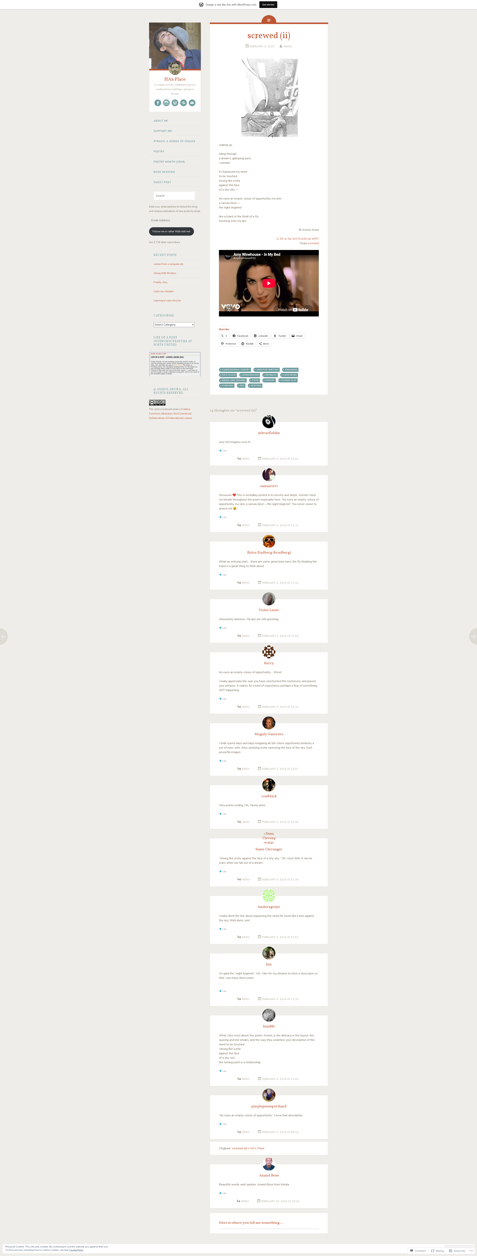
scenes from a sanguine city (169, 264)
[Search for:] (172, 196)
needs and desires (234, 380)
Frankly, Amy (161, 282)
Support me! (163, 131)
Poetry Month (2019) (169, 162)
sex (242, 385)
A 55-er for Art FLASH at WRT (298, 239)
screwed (313, 243)
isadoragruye (269, 907)
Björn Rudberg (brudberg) (269, 552)
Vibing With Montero (165, 273)
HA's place (229, 374)
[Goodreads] (183, 102)
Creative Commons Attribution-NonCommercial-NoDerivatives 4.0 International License (170, 414)
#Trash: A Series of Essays (174, 141)
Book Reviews (164, 172)
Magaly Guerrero (269, 734)
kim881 (269, 1026)
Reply (246, 459)
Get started (268, 4)
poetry (270, 380)
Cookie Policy (76, 1250)
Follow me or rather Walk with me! (171, 231)
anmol (288, 46)
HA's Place (175, 79)
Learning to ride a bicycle (167, 300)
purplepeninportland (268, 1106)
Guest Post (162, 182)
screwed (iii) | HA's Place (248, 1148)
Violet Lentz (269, 610)
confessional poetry (236, 369)
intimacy (271, 374)
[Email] (192, 102)
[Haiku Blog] (175, 102)
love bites (290, 374)
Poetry (159, 151)
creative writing (268, 369)
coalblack (269, 796)
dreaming (291, 369)
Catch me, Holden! (163, 291)
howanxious (250, 374)
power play (288, 380)
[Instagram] (166, 102)
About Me (161, 121)
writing (256, 385)
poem (255, 380)
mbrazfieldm (269, 433)
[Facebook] (157, 102)
